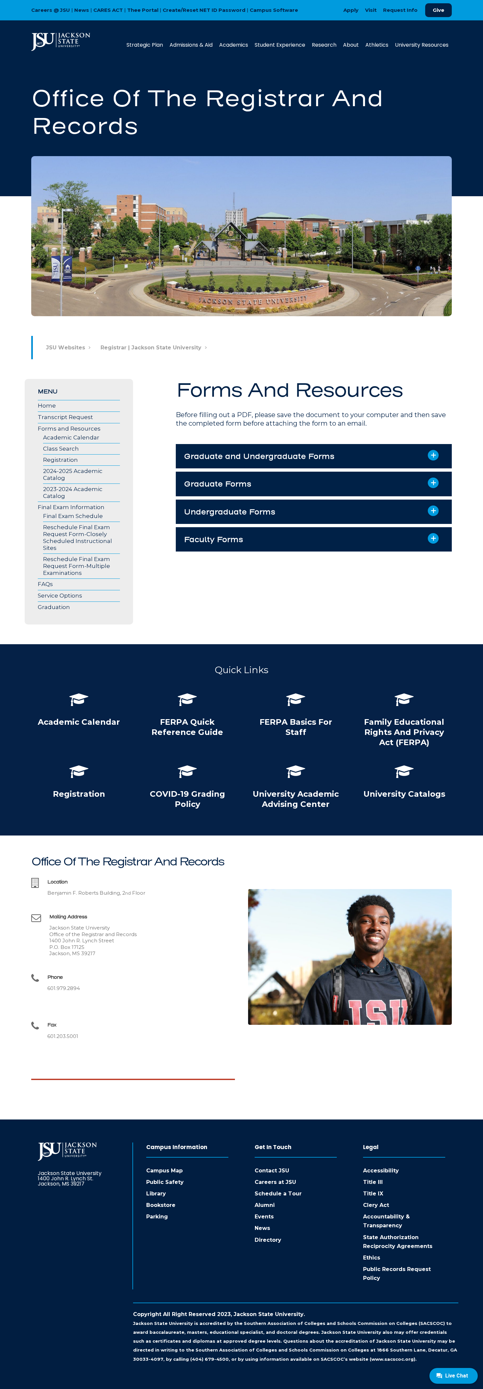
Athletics (376, 45)
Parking (157, 1216)
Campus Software (274, 10)
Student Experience (280, 45)
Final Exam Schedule (73, 516)
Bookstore (160, 1205)
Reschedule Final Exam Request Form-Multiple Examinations (76, 566)
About (351, 45)
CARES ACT (108, 10)
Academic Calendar (71, 437)
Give (438, 10)
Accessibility (381, 1170)
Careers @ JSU (50, 10)
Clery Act (376, 1205)
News (81, 10)
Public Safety (165, 1182)
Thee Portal (142, 10)
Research (324, 45)
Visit (371, 10)
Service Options (60, 595)
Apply (350, 10)
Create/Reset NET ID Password (204, 10)
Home (47, 405)
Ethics (371, 1258)
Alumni (265, 1205)
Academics (233, 45)
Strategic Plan (144, 45)
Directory (268, 1240)
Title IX (373, 1193)
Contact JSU (272, 1170)
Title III (373, 1182)
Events (264, 1216)
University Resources (421, 45)
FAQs (45, 584)
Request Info (400, 10)
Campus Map (164, 1170)
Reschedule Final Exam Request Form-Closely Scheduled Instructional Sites (77, 537)
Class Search (61, 448)
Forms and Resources (69, 428)
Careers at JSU (275, 1182)
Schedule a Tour (278, 1193)
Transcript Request (65, 417)
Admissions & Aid (191, 45)
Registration (60, 460)
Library (156, 1193)
